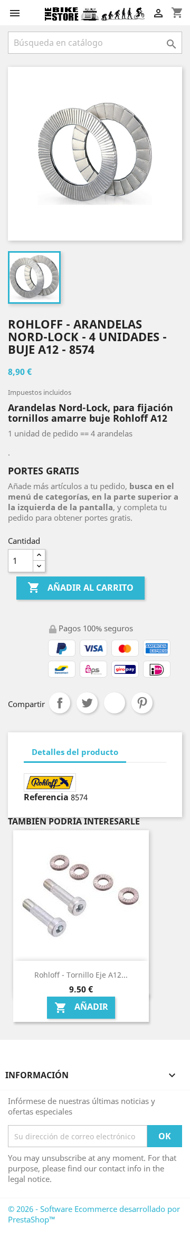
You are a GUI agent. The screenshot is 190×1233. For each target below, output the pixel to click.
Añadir (81, 1007)
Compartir (59, 702)
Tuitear (87, 702)
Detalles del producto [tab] (75, 752)
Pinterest (142, 702)
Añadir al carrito (80, 587)
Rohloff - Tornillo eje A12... (81, 975)
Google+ (114, 702)
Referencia (46, 797)
